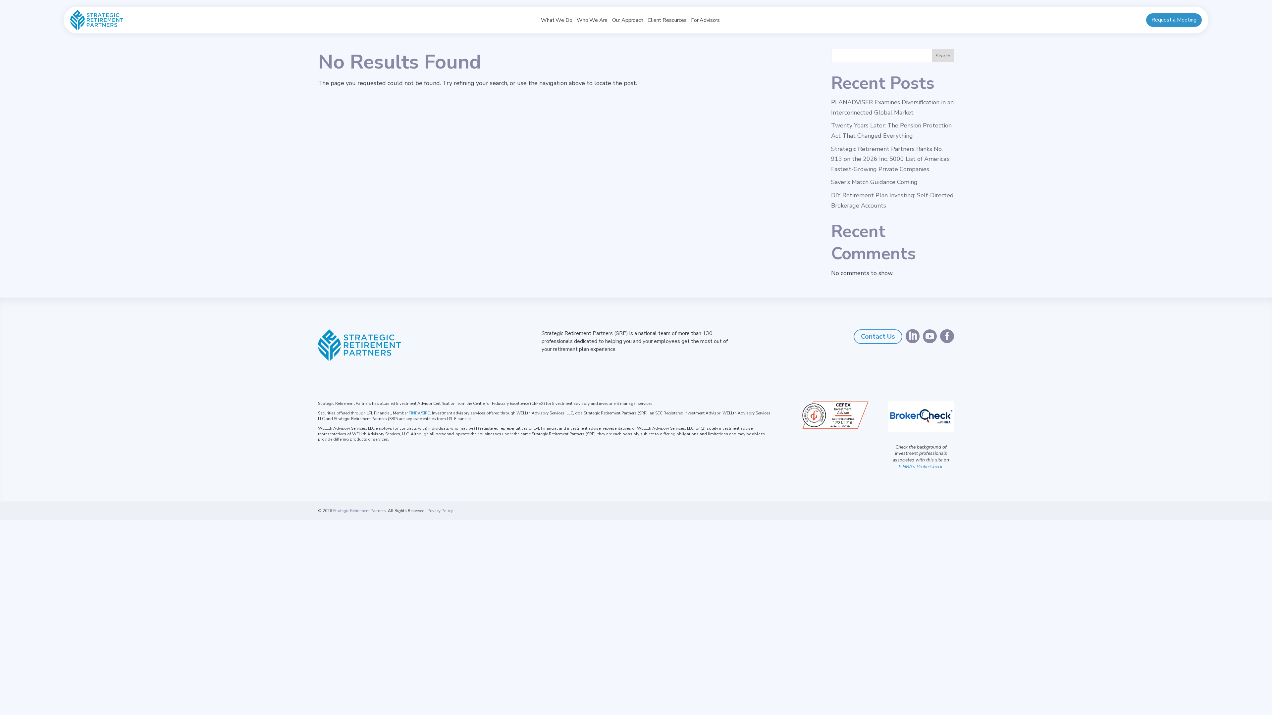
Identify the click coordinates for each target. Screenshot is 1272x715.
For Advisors (705, 20)
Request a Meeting (1173, 20)
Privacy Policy (440, 510)
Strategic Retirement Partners (359, 510)
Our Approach (627, 20)
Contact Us (878, 336)
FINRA (415, 413)
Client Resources (667, 20)
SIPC (426, 413)
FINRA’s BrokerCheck (920, 466)
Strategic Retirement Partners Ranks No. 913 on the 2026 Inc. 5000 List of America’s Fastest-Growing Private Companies (890, 159)
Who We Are (592, 20)
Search (942, 56)
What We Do (556, 20)
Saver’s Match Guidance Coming (874, 182)
